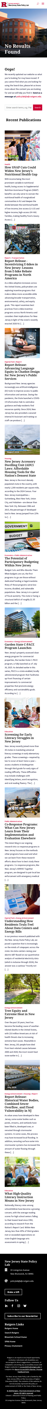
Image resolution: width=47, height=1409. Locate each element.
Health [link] (7, 164)
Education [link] (9, 731)
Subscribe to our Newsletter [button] (22, 1316)
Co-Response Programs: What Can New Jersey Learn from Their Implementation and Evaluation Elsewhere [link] (21, 831)
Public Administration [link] (23, 555)
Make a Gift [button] (13, 1291)
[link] (15, 4)
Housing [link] (8, 458)
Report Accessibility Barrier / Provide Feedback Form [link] (28, 1370)
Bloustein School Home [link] (16, 1337)
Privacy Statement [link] (13, 1345)
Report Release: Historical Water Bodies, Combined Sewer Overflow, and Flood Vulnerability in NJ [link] (22, 1104)
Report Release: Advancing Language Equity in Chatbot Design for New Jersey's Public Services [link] (22, 372)
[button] (43, 5)
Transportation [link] (18, 258)
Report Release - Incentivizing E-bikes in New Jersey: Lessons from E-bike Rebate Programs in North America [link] (21, 269)
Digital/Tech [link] (10, 362)
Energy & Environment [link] (23, 641)
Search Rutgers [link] (12, 1332)
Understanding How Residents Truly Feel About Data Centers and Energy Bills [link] (21, 926)
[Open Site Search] (38, 4)
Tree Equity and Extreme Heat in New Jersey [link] (20, 1014)
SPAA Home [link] (10, 1341)
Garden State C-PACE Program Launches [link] (19, 646)
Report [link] (7, 258)
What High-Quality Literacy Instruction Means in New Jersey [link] (19, 1196)
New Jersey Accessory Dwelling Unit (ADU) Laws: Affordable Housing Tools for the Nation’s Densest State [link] (20, 468)
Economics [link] (9, 555)
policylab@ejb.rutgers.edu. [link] (29, 96)
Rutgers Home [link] (11, 1328)
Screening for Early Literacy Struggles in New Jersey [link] (19, 737)
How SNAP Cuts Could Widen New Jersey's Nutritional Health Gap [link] (21, 170)
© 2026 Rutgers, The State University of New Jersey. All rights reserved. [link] (23, 1392)
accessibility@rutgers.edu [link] (30, 1367)
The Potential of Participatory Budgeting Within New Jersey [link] (22, 561)
